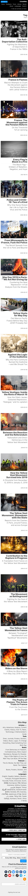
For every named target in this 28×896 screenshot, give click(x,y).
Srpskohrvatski (21, 790)
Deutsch (23, 776)
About (11, 6)
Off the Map (22, 758)
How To (18, 730)
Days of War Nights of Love (14, 756)
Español (11, 776)
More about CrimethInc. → (17, 830)
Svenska (23, 792)
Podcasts (9, 4)
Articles (21, 725)
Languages (17, 6)
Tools (14, 4)
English (4, 776)
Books (25, 4)
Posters (17, 738)
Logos (16, 741)
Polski (11, 781)
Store (3, 4)
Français (8, 778)
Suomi (24, 781)
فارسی (12, 787)
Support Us (4, 1)
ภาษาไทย (5, 794)
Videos (5, 741)
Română (13, 792)
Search (24, 6)
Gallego (6, 798)
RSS (26, 725)
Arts (4, 727)
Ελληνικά (17, 781)
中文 (19, 783)
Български (13, 783)
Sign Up (23, 861)
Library (19, 4)
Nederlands (11, 790)
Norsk (19, 798)
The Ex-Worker (8, 763)
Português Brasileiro (19, 778)
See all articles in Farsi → (19, 8)
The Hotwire (22, 765)
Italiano (16, 776)
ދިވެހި (7, 796)
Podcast (21, 761)
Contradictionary (10, 752)
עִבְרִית (19, 794)
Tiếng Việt (17, 796)
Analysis (17, 727)
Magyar (18, 787)
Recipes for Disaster (19, 754)
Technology (10, 732)
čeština (17, 785)
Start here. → (21, 839)
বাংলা (18, 792)
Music (11, 741)
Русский (5, 781)
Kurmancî (13, 798)
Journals (11, 738)
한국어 (7, 792)
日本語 (6, 783)
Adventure (10, 727)
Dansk (24, 794)
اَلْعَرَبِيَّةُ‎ (4, 790)
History (12, 730)
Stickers (23, 738)
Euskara (23, 785)
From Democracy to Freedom (16, 750)
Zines (5, 738)
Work (19, 752)
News (24, 730)
